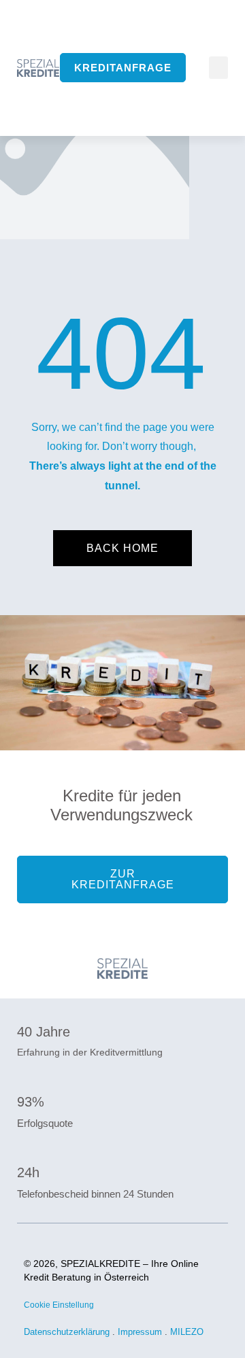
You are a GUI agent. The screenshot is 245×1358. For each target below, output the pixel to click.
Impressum (140, 1332)
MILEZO (188, 1332)
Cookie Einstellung (59, 1305)
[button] (218, 67)
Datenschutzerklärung (67, 1332)
